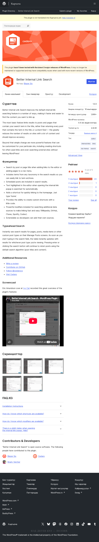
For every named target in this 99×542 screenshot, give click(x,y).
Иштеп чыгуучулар (59, 488)
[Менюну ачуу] (95, 3)
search (93, 148)
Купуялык (6, 492)
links (94, 144)
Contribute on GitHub (15, 267)
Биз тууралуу (8, 480)
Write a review (12, 263)
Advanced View (75, 155)
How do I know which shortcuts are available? (23, 414)
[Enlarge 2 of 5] (39, 361)
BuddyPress (9, 513)
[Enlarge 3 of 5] (60, 361)
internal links (85, 144)
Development (65, 94)
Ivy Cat (26, 288)
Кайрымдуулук (83, 488)
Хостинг (6, 488)
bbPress (7, 509)
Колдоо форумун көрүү (79, 223)
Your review (73, 200)
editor (93, 139)
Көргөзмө (31, 480)
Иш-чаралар (80, 484)
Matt (5, 505)
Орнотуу (49, 94)
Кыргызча (12, 524)
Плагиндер (32, 488)
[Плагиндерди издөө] (28, 25)
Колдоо (93, 94)
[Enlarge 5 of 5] (39, 379)
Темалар (31, 484)
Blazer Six (28, 83)
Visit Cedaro (11, 274)
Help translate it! (68, 18)
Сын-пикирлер (32, 94)
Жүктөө (91, 82)
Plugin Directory (8, 11)
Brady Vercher (13, 462)
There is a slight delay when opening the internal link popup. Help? (18, 429)
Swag (78, 492)
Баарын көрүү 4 (90, 133)
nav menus (85, 148)
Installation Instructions (12, 406)
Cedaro (41, 456)
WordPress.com (10, 500)
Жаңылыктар (8, 484)
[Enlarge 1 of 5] (18, 361)
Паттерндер (32, 492)
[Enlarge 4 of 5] (18, 379)
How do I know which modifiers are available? (23, 421)
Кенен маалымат (13, 94)
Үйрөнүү (55, 480)
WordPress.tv (58, 492)
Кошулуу (79, 480)
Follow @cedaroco (14, 271)
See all (94, 200)
